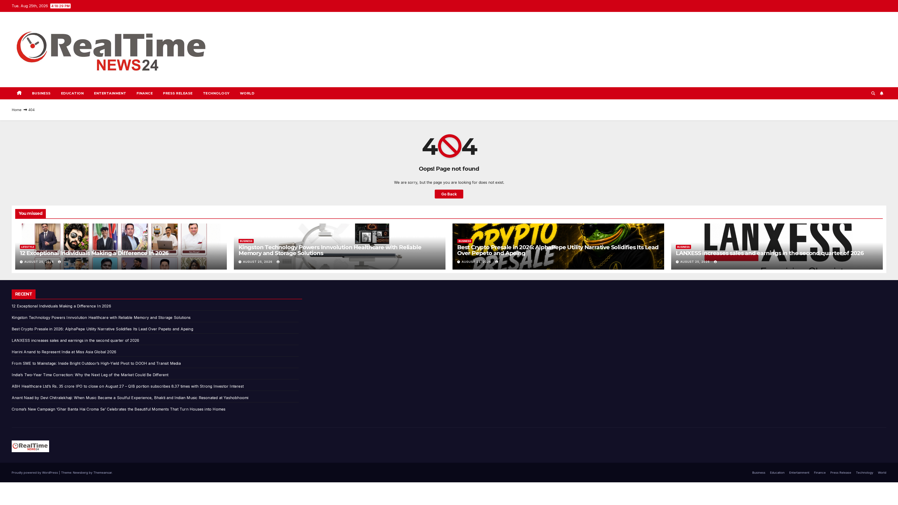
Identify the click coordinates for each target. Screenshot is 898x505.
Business (41, 93)
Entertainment (110, 93)
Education (72, 93)
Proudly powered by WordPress (35, 472)
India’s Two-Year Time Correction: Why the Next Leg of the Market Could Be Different (90, 374)
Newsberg (80, 472)
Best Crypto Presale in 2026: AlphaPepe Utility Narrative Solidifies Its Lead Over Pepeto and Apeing (558, 250)
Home (17, 110)
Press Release (178, 93)
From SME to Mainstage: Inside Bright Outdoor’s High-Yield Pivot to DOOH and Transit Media (96, 363)
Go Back (449, 194)
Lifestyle (27, 246)
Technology (216, 93)
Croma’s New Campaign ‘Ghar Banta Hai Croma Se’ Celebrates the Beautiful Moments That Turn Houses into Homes (118, 409)
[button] (873, 93)
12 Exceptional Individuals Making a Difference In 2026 (94, 253)
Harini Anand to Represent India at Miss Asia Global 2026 (64, 352)
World (247, 93)
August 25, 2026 (39, 261)
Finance (145, 93)
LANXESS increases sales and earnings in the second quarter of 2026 (770, 253)
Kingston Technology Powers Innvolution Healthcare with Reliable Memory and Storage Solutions (330, 250)
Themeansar (102, 472)
